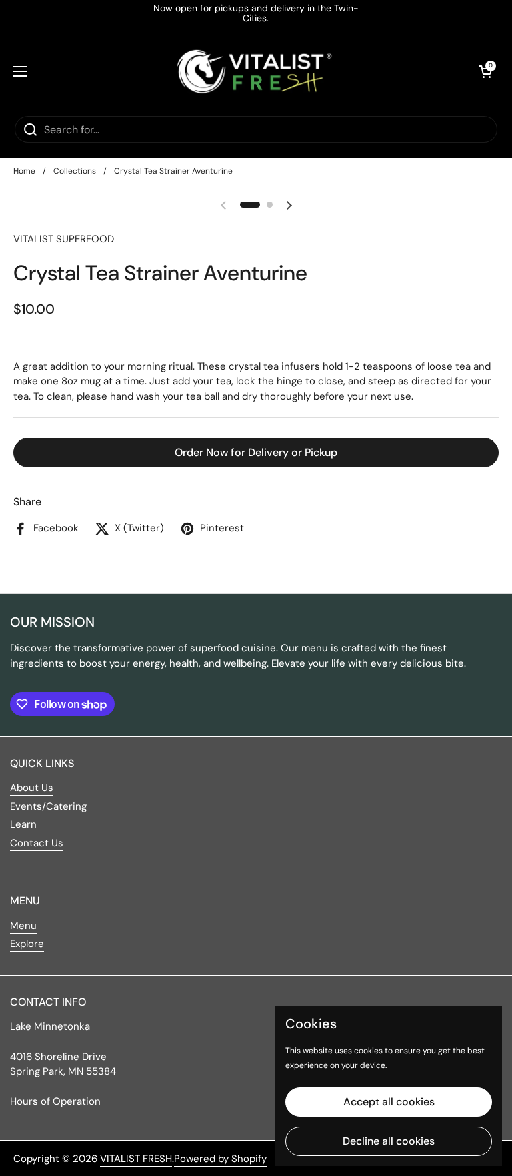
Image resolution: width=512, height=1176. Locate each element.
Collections (74, 171)
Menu (23, 925)
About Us (31, 787)
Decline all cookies (389, 1141)
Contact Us (36, 843)
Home (24, 171)
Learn (23, 824)
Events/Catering (48, 806)
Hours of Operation (55, 1101)
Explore (27, 943)
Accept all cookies (389, 1102)
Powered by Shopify (220, 1158)
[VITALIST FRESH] (253, 71)
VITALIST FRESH (136, 1158)
